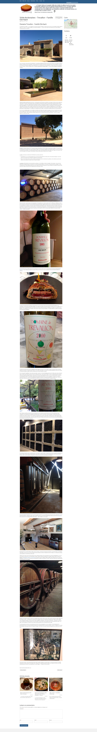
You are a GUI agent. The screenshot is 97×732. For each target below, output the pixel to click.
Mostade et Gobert (27, 557)
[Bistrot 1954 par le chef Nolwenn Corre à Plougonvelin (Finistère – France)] (56, 684)
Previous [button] (20, 690)
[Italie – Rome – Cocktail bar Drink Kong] (41, 684)
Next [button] (62, 690)
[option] (26, 690)
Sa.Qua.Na (59, 515)
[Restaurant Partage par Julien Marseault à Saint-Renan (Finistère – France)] (26, 684)
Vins (24, 21)
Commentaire (22, 708)
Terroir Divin (33, 557)
